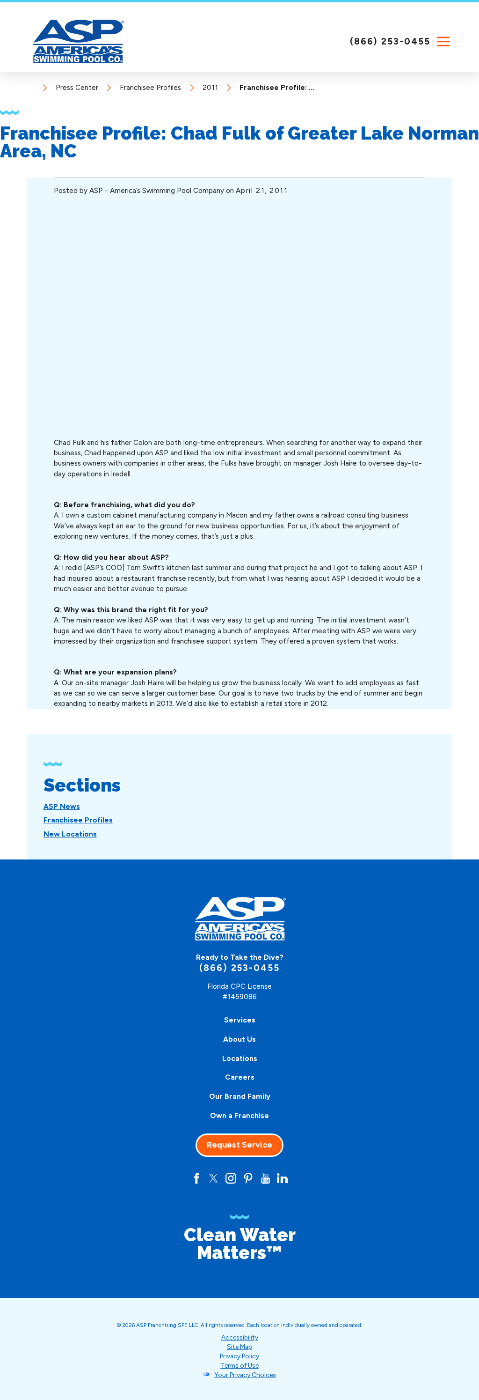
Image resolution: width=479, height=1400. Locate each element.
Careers (239, 1077)
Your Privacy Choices (245, 1374)
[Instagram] (230, 1178)
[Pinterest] (248, 1178)
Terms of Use (240, 1365)
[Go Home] (34, 87)
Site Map (239, 1346)
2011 (210, 87)
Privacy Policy (239, 1356)
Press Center (77, 87)
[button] (443, 42)
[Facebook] (196, 1178)
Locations (239, 1058)
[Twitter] (213, 1178)
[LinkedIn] (282, 1178)
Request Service (239, 1145)
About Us (239, 1039)
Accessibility (239, 1337)
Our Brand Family (239, 1096)
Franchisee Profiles (150, 87)
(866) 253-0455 (390, 41)
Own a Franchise (239, 1115)
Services (239, 1019)
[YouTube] (265, 1178)
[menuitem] (62, 806)
